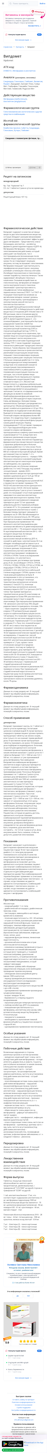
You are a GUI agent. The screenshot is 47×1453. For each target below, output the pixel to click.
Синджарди (8, 81)
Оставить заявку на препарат (23, 1400)
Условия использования (23, 1405)
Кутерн (17, 130)
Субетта (24, 128)
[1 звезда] (20, 1341)
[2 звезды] (24, 1341)
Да (18, 1296)
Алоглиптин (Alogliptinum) (14, 101)
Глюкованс (19, 81)
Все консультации (22, 40)
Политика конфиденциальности (23, 1402)
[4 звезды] (31, 1341)
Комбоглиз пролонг (11, 128)
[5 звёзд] (34, 1341)
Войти (42, 3)
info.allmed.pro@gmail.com (23, 1420)
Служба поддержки (23, 1407)
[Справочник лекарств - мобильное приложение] (23, 211)
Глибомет (29, 81)
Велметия (38, 81)
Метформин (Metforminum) (15, 99)
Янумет (6, 84)
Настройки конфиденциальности (23, 1410)
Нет (28, 1296)
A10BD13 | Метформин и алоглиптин (19, 71)
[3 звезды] (27, 1341)
